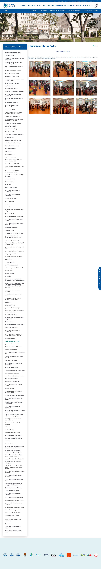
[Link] (97, 1)
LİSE (52, 5)
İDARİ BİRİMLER (71, 5)
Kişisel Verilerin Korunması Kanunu (12, 563)
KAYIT (91, 5)
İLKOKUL (40, 5)
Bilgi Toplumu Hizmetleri (9, 561)
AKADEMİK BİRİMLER (60, 5)
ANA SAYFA (33, 10)
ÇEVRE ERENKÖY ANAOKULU (58, 10)
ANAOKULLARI (32, 5)
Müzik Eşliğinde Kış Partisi (91, 10)
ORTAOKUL (46, 5)
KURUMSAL (24, 5)
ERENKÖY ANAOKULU (75, 10)
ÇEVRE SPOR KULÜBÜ (82, 5)
